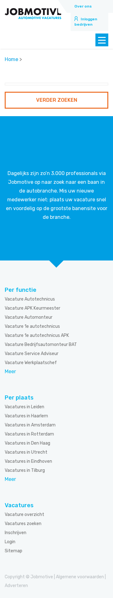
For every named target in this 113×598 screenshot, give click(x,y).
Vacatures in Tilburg (25, 470)
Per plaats (19, 397)
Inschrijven (15, 532)
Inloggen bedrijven (85, 22)
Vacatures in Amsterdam (30, 425)
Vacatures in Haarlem (26, 416)
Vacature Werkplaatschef (31, 362)
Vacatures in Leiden (24, 407)
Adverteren (16, 585)
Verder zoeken (56, 100)
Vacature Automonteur (28, 317)
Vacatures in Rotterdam (29, 434)
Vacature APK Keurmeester (32, 308)
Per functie (20, 289)
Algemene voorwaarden (80, 577)
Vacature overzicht (24, 514)
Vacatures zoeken (23, 523)
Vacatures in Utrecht (26, 452)
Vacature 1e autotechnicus (32, 326)
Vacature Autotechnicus (30, 299)
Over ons (83, 6)
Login (10, 541)
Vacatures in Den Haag (27, 443)
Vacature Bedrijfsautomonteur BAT (41, 344)
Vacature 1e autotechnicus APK (37, 335)
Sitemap (13, 551)
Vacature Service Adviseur (31, 353)
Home (11, 59)
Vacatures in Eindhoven (28, 461)
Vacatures (19, 505)
